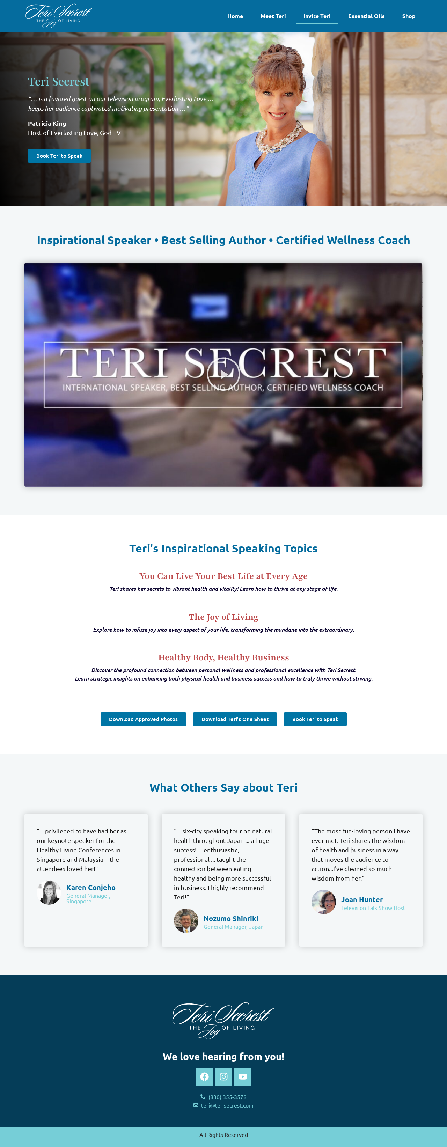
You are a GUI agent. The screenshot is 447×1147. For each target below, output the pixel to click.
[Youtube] (242, 1077)
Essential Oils (366, 16)
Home (235, 16)
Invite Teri (317, 16)
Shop (409, 16)
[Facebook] (204, 1077)
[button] (223, 375)
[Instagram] (223, 1077)
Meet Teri (273, 16)
